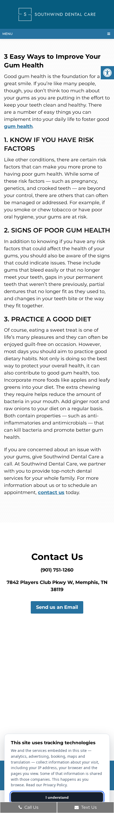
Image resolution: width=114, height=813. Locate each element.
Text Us (88, 807)
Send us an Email (57, 607)
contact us (51, 492)
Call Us (30, 807)
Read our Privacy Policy (46, 784)
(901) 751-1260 (57, 570)
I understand (57, 797)
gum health (18, 126)
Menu (7, 34)
